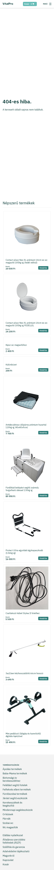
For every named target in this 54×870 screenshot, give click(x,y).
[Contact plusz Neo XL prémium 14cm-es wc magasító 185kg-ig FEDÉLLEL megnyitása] (27, 298)
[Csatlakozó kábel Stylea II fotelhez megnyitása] (27, 588)
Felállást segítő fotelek (15, 785)
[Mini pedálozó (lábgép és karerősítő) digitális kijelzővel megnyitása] (27, 709)
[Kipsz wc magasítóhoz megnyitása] (27, 340)
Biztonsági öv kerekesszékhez (11, 779)
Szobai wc (8, 823)
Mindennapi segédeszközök (18, 809)
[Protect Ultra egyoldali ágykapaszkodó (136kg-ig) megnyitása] (27, 525)
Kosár (28, 4)
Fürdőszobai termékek (15, 793)
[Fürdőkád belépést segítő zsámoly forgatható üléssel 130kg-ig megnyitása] (27, 463)
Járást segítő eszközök (15, 798)
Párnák (6, 818)
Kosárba (43, 268)
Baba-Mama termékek (15, 773)
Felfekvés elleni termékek (17, 789)
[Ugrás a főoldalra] (8, 4)
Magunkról (8, 855)
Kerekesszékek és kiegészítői (12, 804)
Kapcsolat (8, 860)
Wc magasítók (10, 827)
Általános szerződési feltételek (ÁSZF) (14, 841)
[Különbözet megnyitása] (27, 360)
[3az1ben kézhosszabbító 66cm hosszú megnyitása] (27, 648)
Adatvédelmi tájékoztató (16, 851)
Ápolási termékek (12, 769)
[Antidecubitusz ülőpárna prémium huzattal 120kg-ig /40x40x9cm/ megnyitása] (27, 400)
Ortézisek (8, 814)
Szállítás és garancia (14, 847)
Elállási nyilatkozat (13, 835)
